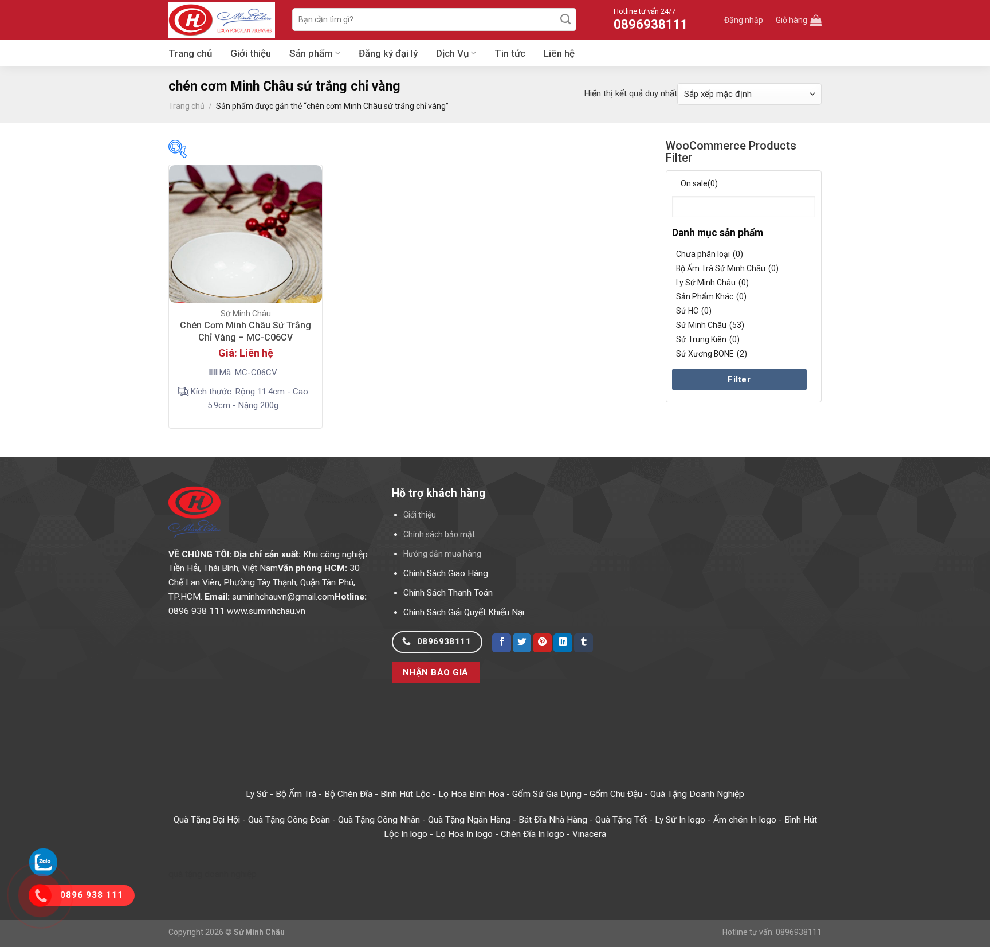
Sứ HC (694, 310)
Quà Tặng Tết (621, 820)
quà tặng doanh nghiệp (212, 874)
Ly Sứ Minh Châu (712, 282)
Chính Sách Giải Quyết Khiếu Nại (463, 612)
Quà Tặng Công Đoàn (289, 820)
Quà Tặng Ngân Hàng (469, 820)
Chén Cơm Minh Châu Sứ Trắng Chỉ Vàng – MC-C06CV (245, 331)
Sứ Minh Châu (710, 325)
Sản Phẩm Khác (711, 296)
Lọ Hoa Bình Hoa (471, 794)
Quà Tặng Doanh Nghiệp (697, 794)
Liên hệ (559, 53)
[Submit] (566, 19)
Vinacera (589, 834)
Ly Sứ (257, 794)
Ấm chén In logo (744, 820)
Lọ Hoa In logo (464, 834)
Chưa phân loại (709, 254)
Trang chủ (190, 53)
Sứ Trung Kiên (708, 339)
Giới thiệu (250, 53)
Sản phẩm (311, 53)
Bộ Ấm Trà (296, 794)
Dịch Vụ (452, 53)
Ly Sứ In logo (680, 820)
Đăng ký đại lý (388, 53)
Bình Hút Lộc (405, 794)
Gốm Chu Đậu (616, 794)
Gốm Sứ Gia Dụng (547, 794)
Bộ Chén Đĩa (348, 794)
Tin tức (509, 53)
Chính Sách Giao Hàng (445, 573)
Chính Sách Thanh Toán (448, 593)
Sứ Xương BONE (711, 353)
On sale (699, 183)
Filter (739, 379)
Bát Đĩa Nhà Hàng (552, 820)
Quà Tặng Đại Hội (207, 820)
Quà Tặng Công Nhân (379, 820)
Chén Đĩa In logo (532, 834)
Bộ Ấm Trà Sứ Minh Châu (727, 268)
